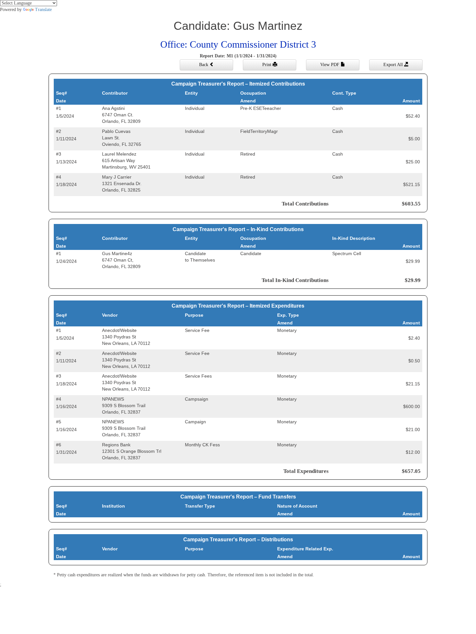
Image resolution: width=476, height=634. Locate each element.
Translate (43, 9)
